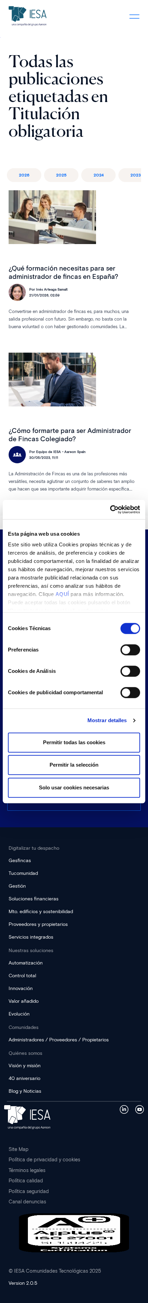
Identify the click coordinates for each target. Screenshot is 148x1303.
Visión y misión (25, 1066)
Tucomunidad (23, 873)
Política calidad (26, 1180)
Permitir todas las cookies (74, 742)
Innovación (21, 988)
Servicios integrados (31, 937)
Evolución (19, 1014)
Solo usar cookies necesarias (74, 787)
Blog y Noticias (25, 1091)
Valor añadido (24, 1001)
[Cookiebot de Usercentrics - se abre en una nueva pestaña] (110, 509)
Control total (22, 976)
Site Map (19, 1149)
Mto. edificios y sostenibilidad (41, 912)
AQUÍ (62, 594)
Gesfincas (20, 860)
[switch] (130, 649)
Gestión (17, 886)
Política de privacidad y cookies (44, 1159)
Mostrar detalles (107, 720)
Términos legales (27, 1170)
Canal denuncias (27, 1201)
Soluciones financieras (34, 899)
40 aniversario (24, 1078)
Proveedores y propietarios (38, 924)
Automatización (26, 963)
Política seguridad (29, 1191)
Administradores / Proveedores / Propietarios (59, 1040)
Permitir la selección (74, 765)
